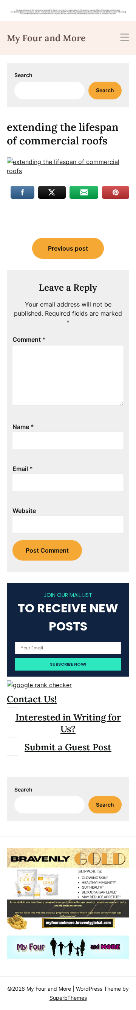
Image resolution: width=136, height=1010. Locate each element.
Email (22, 468)
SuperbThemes (68, 998)
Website (24, 510)
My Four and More (46, 38)
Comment (29, 339)
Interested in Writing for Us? (68, 723)
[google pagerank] (39, 685)
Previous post (68, 248)
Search (23, 75)
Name (23, 427)
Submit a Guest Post (68, 747)
